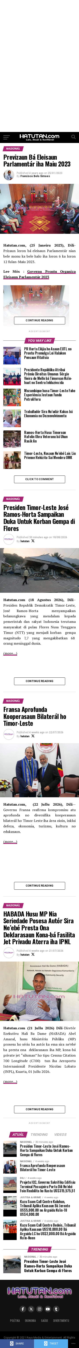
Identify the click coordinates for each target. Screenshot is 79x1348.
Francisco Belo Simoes (35, 176)
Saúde (44, 1321)
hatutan (24, 541)
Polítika (15, 1321)
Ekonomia (30, 1321)
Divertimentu (61, 1321)
